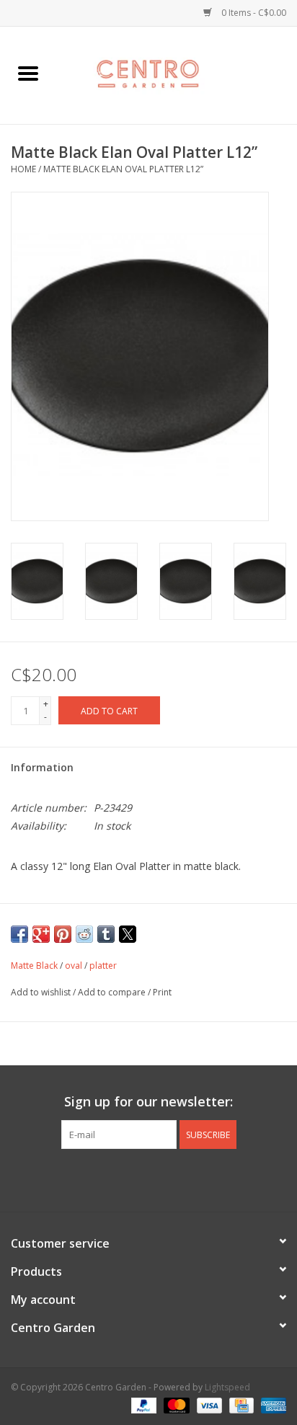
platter (103, 965)
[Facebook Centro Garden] (109, 1178)
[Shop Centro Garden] (177, 74)
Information (42, 767)
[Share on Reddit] (84, 934)
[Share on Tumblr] (106, 934)
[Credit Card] (240, 1405)
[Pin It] (62, 934)
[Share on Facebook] (19, 934)
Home (23, 169)
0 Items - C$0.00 (252, 12)
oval (73, 965)
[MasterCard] (175, 1405)
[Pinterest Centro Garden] (161, 1178)
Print (162, 992)
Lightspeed (227, 1387)
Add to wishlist (42, 992)
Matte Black (34, 965)
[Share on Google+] (41, 934)
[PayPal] (142, 1405)
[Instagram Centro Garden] (187, 1178)
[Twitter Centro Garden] (135, 1178)
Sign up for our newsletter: (148, 1101)
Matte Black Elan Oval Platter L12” (123, 169)
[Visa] (208, 1405)
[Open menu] (28, 72)
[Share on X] (127, 934)
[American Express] (271, 1405)
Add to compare (113, 992)
